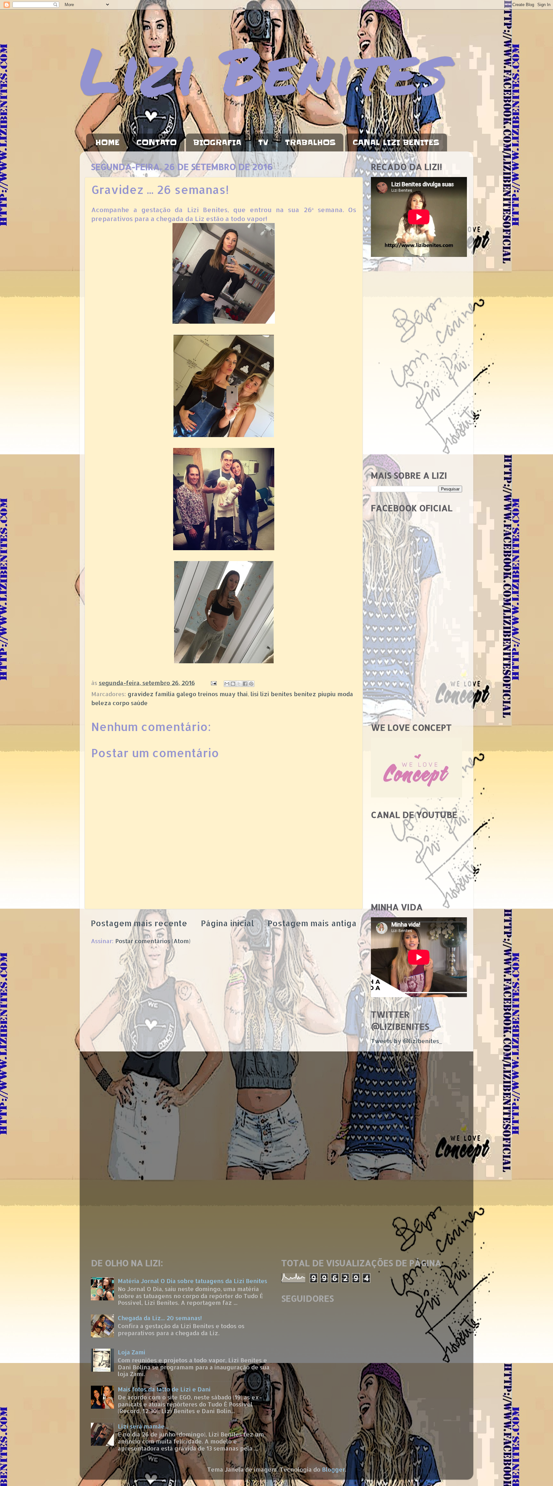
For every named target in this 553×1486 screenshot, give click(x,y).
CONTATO (156, 142)
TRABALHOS (310, 142)
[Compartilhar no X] (239, 684)
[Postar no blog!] (233, 684)
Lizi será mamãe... (143, 1426)
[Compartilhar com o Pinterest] (251, 684)
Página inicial (227, 923)
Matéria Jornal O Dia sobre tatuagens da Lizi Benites (192, 1280)
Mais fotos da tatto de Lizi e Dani (164, 1389)
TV (263, 142)
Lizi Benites (264, 69)
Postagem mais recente (139, 923)
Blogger (333, 1469)
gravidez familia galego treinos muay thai (188, 693)
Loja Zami (131, 1352)
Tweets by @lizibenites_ (406, 1040)
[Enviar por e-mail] (227, 684)
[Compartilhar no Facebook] (245, 684)
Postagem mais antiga (312, 923)
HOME (107, 142)
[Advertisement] (416, 364)
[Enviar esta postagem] (213, 682)
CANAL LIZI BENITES (396, 142)
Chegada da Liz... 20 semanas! (160, 1317)
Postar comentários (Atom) (152, 940)
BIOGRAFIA (217, 142)
